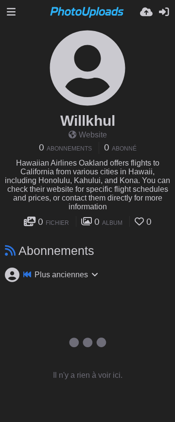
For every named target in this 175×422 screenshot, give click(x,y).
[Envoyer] (146, 12)
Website (93, 135)
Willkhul (87, 121)
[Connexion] (164, 12)
